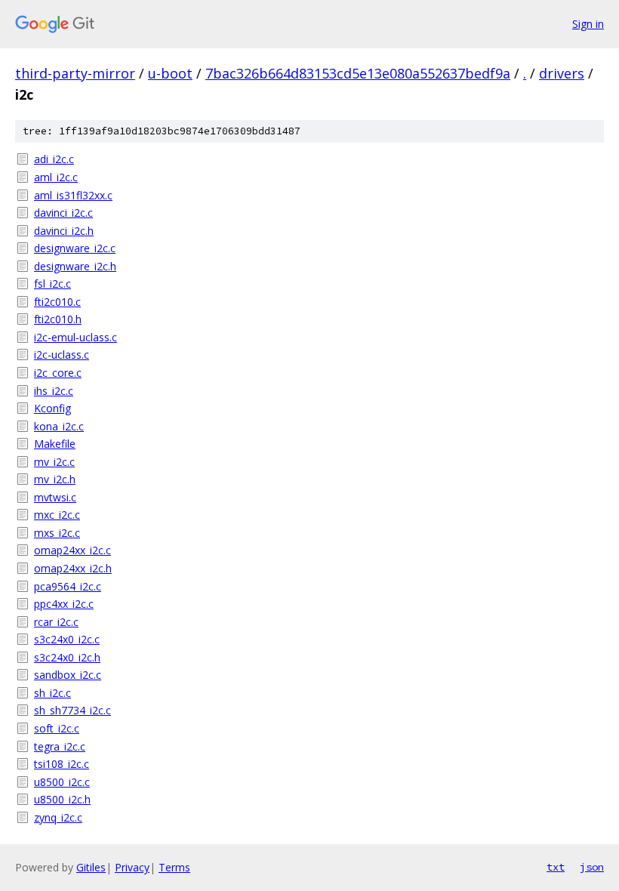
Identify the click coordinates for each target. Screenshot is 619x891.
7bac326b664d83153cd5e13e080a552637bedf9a (357, 73)
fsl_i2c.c (52, 283)
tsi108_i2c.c (61, 764)
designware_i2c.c (74, 248)
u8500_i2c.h (62, 799)
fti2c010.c (57, 301)
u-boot (170, 73)
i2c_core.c (58, 372)
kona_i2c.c (59, 426)
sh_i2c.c (52, 693)
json (592, 867)
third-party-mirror (75, 73)
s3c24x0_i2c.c (67, 639)
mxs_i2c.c (57, 533)
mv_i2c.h (54, 479)
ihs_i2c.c (53, 391)
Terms (174, 867)
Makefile (54, 443)
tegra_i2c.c (59, 746)
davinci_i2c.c (63, 212)
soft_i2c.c (56, 728)
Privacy (132, 867)
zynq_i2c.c (58, 817)
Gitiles (91, 867)
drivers (561, 73)
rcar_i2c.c (56, 622)
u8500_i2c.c (62, 782)
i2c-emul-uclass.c (75, 337)
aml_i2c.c (56, 177)
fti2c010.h (58, 319)
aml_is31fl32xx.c (73, 195)
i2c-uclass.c (61, 354)
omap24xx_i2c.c (72, 550)
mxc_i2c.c (57, 514)
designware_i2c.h (75, 266)
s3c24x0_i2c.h (67, 657)
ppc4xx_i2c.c (64, 604)
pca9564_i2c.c (67, 586)
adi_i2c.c (54, 159)
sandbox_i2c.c (67, 674)
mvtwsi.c (55, 497)
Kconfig (52, 408)
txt (556, 867)
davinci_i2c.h (64, 231)
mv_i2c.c (54, 462)
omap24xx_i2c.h (73, 568)
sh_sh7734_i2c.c (72, 710)
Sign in (588, 24)
